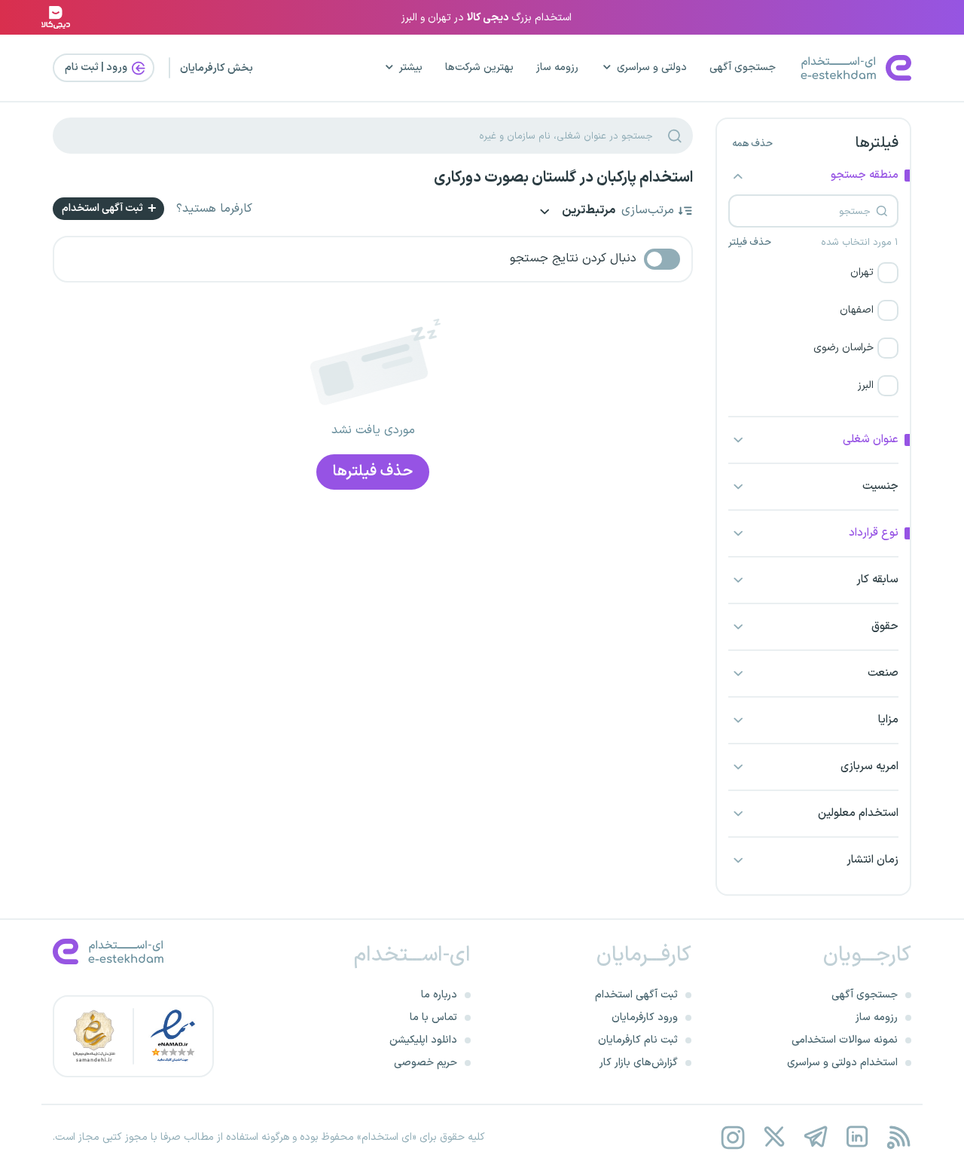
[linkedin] (857, 1137)
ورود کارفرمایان (645, 1017)
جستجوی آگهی (742, 67)
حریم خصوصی (425, 1063)
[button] (813, 273)
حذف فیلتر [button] (749, 242)
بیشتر (411, 67)
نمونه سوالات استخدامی (845, 1040)
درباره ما (439, 995)
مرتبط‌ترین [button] (587, 211)
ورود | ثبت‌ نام (97, 67)
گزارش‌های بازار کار (638, 1063)
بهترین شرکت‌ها (479, 67)
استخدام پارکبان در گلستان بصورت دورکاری (563, 177)
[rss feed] (898, 1137)
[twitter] (774, 1137)
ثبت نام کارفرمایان (638, 1040)
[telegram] (815, 1137)
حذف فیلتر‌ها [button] (373, 471)
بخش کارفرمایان (216, 68)
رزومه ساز (557, 67)
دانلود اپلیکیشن (423, 1040)
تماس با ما (433, 1017)
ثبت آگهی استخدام (103, 208)
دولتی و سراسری (652, 67)
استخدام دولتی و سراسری (842, 1063)
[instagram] (732, 1137)
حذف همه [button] (752, 143)
